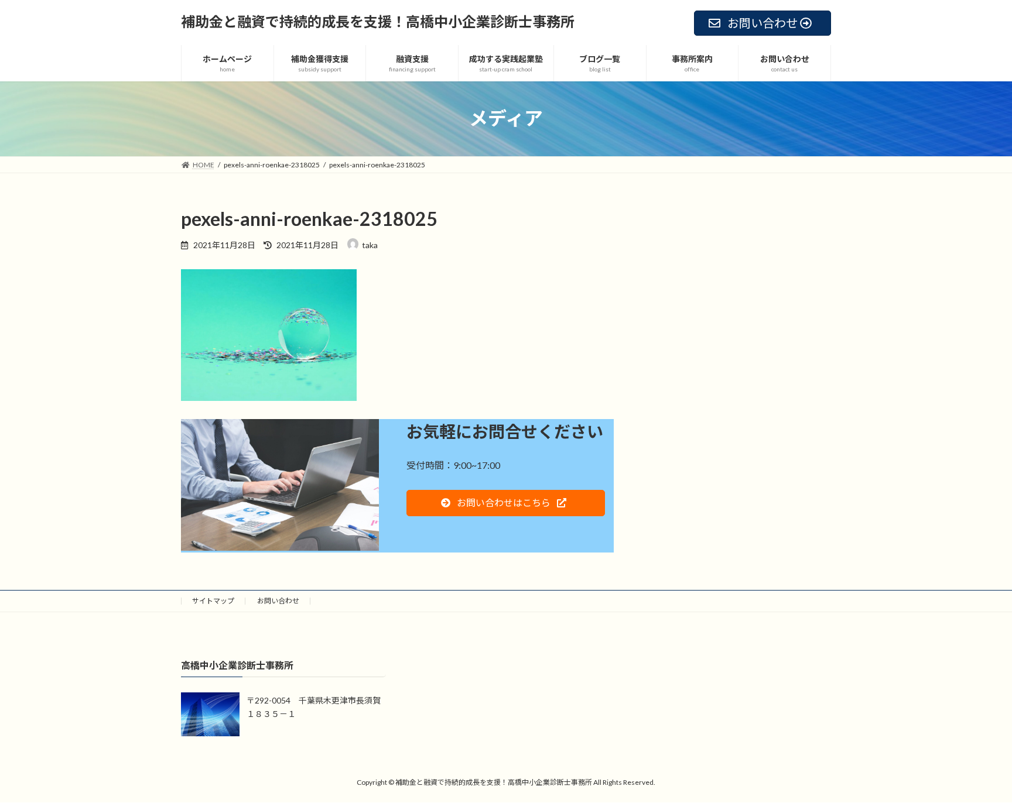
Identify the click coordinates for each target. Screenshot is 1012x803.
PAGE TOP (977, 768)
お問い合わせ (278, 600)
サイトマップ (213, 600)
